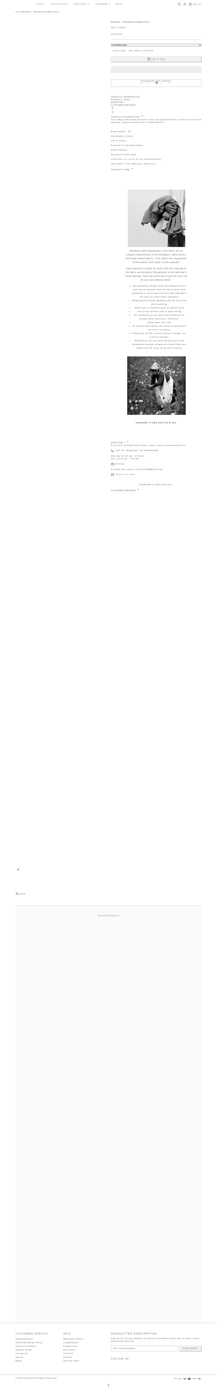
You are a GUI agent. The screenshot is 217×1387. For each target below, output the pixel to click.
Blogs (19, 1361)
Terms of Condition (26, 1346)
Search (19, 1357)
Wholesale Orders (73, 1339)
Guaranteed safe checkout (156, 81)
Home (19, 12)
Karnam (24, 4)
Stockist (67, 1357)
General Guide (24, 1350)
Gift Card (68, 1353)
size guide (129, 159)
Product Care (70, 1346)
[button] (156, 69)
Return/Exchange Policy (29, 1342)
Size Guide (69, 1350)
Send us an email (126, 474)
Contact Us (22, 1353)
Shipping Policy (24, 1339)
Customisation (71, 1342)
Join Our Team (71, 1361)
